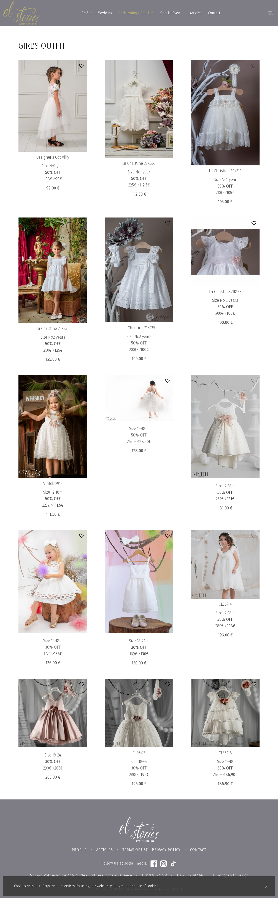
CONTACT (198, 849)
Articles (196, 13)
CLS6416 (225, 752)
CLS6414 (225, 604)
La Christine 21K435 (139, 327)
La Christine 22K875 (53, 328)
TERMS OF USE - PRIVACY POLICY (151, 849)
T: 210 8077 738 (154, 875)
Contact (214, 13)
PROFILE (79, 849)
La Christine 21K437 (225, 291)
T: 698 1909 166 (190, 875)
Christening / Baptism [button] (136, 13)
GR (270, 13)
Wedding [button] (105, 13)
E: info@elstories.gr (230, 875)
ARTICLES (104, 849)
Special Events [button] (171, 13)
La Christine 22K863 (139, 163)
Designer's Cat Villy (52, 157)
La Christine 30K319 (225, 170)
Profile (86, 13)
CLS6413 (138, 752)
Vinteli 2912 (52, 483)
